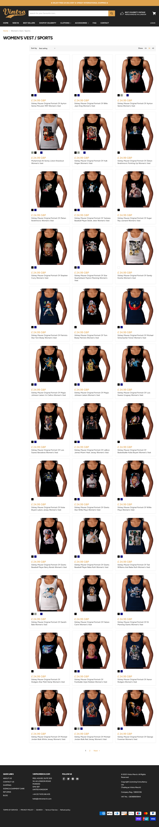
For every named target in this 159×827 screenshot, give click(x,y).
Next (96, 751)
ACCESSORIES (81, 23)
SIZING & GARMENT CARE (13, 789)
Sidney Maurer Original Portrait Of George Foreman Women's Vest (135, 738)
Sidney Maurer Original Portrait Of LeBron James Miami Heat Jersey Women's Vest (92, 451)
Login (152, 23)
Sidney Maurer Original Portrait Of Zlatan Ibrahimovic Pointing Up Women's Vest (135, 162)
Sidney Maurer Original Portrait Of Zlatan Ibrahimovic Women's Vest (48, 219)
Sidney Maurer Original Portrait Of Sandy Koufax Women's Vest (135, 276)
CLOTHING (65, 23)
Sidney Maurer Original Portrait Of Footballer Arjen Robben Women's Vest (90, 680)
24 (146, 48)
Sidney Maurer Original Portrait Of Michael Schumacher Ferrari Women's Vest (135, 336)
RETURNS (7, 792)
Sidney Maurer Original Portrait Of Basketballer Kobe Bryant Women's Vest (134, 451)
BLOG (5, 795)
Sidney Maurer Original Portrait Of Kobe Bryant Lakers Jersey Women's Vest (48, 508)
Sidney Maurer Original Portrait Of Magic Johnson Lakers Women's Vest (91, 394)
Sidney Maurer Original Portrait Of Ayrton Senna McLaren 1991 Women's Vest (48, 104)
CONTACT (104, 23)
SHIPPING (7, 785)
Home (5, 31)
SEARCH (39, 810)
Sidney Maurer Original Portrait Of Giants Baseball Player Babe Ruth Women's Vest (91, 566)
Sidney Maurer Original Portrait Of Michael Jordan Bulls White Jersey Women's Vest (49, 738)
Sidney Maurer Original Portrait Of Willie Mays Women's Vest (134, 508)
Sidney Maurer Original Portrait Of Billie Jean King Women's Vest (91, 104)
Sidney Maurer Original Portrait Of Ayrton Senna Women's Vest (135, 104)
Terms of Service (51, 810)
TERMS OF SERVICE (10, 810)
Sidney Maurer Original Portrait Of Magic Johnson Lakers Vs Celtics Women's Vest (48, 394)
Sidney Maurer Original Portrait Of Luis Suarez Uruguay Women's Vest (134, 394)
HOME (5, 23)
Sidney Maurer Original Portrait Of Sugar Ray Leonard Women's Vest (135, 219)
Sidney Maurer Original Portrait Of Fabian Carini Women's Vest (91, 623)
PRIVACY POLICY (27, 810)
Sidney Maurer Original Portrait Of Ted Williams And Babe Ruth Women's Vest (134, 566)
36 (149, 48)
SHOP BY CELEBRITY (47, 23)
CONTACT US (8, 782)
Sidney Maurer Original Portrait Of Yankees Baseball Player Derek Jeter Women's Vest (92, 219)
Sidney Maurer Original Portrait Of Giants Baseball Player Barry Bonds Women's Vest (49, 566)
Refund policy (65, 810)
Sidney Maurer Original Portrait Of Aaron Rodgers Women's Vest (135, 680)
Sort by (34, 48)
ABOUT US (7, 778)
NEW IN (16, 23)
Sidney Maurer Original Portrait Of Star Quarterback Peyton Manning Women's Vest (90, 277)
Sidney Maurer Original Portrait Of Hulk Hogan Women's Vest (90, 162)
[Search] (111, 13)
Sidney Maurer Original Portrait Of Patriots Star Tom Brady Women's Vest (49, 336)
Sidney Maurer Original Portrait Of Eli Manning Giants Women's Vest (133, 623)
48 (153, 48)
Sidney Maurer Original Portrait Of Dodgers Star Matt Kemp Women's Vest (48, 680)
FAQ (94, 23)
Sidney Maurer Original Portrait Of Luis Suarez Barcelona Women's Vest (47, 451)
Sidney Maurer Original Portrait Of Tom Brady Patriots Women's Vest (90, 336)
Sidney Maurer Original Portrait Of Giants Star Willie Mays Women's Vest (91, 508)
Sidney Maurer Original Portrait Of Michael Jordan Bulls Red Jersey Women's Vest (92, 738)
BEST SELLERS (29, 23)
